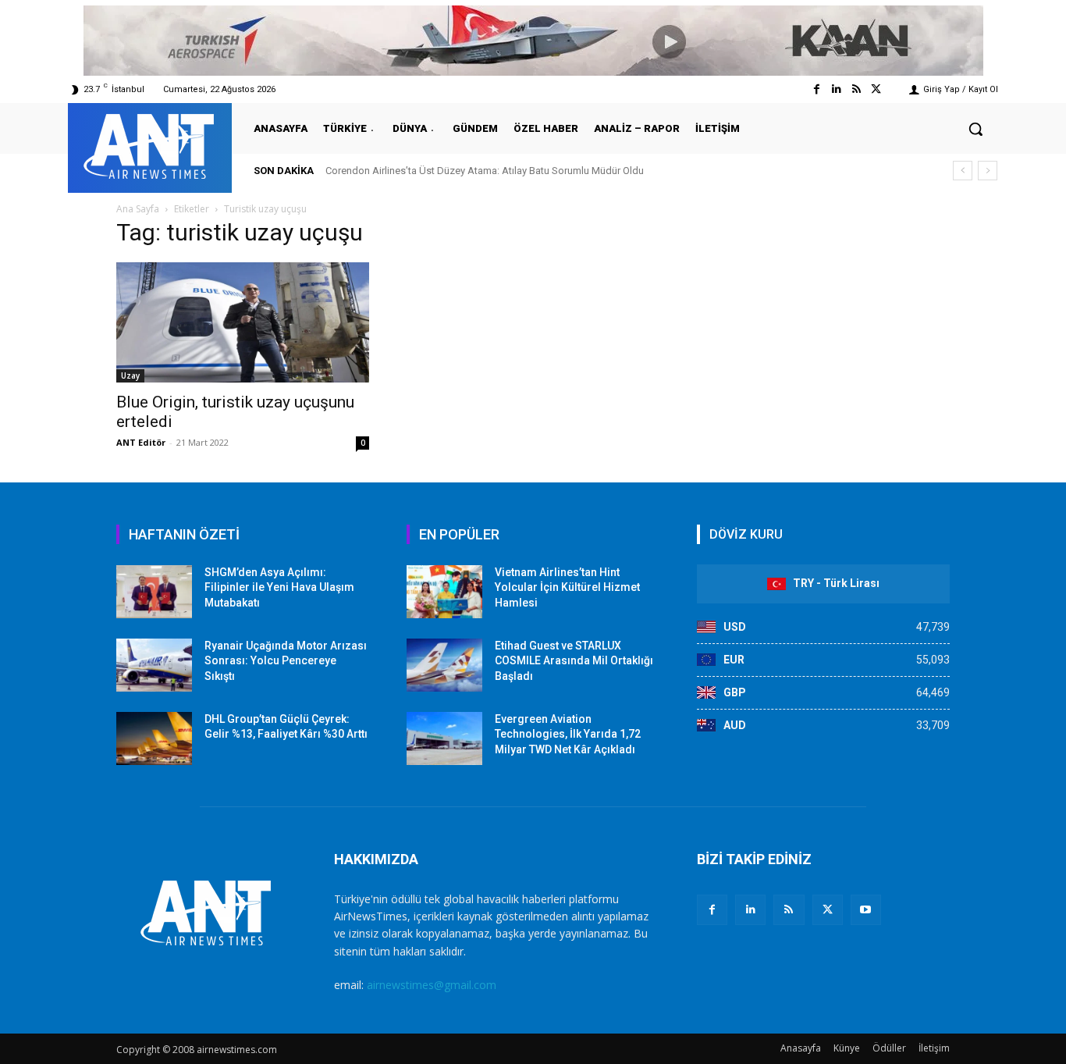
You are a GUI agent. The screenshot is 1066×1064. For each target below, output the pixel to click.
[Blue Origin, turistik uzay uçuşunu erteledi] (242, 322)
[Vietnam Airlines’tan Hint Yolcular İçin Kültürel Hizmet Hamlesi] (444, 591)
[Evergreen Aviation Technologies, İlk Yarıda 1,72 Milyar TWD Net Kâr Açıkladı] (444, 738)
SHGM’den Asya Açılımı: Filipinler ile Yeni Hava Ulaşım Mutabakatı (279, 587)
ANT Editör (140, 442)
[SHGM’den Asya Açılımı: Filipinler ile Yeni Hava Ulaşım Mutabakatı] (154, 591)
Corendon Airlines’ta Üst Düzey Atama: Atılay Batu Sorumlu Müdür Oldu (484, 170)
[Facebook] (816, 89)
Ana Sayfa (137, 208)
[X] (827, 910)
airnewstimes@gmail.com (431, 984)
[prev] (962, 170)
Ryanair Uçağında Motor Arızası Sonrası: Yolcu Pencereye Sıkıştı (285, 660)
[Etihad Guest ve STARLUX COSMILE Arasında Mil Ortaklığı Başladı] (444, 665)
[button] (975, 128)
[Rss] (856, 89)
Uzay (130, 375)
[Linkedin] (836, 89)
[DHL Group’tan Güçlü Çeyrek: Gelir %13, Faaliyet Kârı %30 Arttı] (154, 738)
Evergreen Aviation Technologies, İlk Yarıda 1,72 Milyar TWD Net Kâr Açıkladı (568, 734)
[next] (987, 170)
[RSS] (788, 910)
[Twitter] (876, 89)
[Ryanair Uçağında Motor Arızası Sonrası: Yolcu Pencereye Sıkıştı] (154, 665)
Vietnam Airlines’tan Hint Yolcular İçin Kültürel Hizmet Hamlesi (567, 587)
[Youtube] (866, 910)
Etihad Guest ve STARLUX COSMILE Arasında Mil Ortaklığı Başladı (574, 660)
